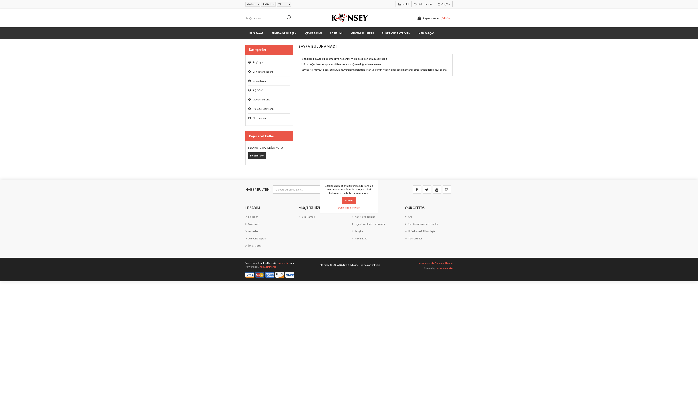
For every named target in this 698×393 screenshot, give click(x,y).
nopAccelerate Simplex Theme (435, 263)
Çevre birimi (259, 80)
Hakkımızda (361, 238)
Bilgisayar (258, 62)
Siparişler (253, 223)
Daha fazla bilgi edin (349, 207)
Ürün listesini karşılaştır (422, 231)
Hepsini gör (257, 155)
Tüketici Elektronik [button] (396, 33)
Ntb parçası (259, 118)
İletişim (359, 231)
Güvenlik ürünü (261, 99)
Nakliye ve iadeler (365, 216)
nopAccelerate (444, 268)
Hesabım (253, 216)
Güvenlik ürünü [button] (362, 33)
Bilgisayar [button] (256, 33)
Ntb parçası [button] (426, 33)
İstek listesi (255, 245)
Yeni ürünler (415, 238)
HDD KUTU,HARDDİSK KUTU (265, 147)
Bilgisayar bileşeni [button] (284, 33)
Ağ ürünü (258, 90)
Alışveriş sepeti (257, 238)
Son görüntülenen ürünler (423, 223)
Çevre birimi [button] (313, 33)
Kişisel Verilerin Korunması (370, 223)
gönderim (283, 263)
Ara (290, 18)
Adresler (253, 231)
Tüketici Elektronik (263, 108)
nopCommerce (268, 266)
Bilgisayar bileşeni (263, 71)
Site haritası (308, 216)
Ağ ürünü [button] (336, 33)
